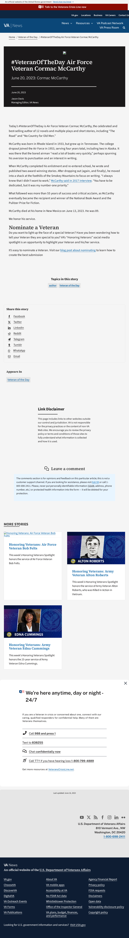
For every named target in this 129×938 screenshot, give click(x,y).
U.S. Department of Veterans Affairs (65, 870)
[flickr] (123, 817)
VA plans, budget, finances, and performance (62, 914)
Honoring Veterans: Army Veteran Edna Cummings (30, 646)
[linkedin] (116, 817)
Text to (32, 742)
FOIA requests (97, 890)
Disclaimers (95, 896)
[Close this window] (125, 683)
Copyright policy (98, 912)
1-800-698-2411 (114, 836)
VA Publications (13, 912)
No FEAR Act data (56, 896)
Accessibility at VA (56, 890)
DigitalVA (9, 896)
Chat (45, 751)
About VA (51, 879)
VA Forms (9, 907)
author (52, 285)
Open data (95, 901)
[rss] (96, 817)
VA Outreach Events (15, 901)
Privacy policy (97, 885)
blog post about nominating (78, 250)
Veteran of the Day (18, 380)
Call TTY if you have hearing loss (61, 760)
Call (42, 733)
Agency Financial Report (103, 879)
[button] (64, 7)
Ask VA (95, 482)
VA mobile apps (55, 885)
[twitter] (89, 817)
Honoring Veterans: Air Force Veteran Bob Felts (32, 546)
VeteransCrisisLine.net (61, 769)
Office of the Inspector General (64, 907)
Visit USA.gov (78, 925)
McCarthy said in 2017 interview (71, 180)
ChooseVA (10, 885)
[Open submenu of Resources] (91, 23)
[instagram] (109, 817)
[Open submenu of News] (70, 23)
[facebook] (102, 817)
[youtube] (82, 817)
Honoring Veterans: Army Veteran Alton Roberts (93, 573)
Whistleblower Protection (61, 901)
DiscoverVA (10, 890)
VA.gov (8, 879)
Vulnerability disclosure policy (106, 907)
